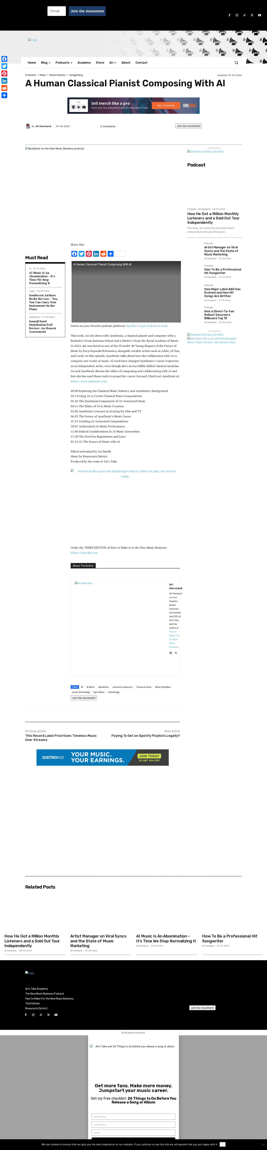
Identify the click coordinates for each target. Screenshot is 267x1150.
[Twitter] (4, 66)
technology (114, 692)
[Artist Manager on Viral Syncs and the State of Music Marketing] (194, 250)
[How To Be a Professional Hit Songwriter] (194, 272)
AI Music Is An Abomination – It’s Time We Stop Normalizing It (42, 278)
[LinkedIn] (4, 80)
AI (30, 269)
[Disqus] (102, 820)
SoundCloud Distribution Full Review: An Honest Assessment (42, 326)
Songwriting (76, 75)
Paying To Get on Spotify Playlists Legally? (146, 736)
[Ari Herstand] (28, 126)
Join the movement (87, 11)
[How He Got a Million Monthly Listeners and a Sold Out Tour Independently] (214, 187)
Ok (222, 1144)
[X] (252, 15)
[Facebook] (229, 15)
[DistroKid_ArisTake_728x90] (103, 764)
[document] (133, 1092)
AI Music (91, 687)
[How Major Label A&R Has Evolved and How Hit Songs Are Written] (194, 291)
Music (43, 75)
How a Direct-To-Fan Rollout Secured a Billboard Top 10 (219, 315)
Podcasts (30, 75)
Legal (32, 291)
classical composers (122, 687)
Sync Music (99, 692)
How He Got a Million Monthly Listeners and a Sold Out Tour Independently (213, 218)
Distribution (34, 317)
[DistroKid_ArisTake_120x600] (205, 151)
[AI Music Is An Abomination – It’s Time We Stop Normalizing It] (166, 911)
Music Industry (58, 75)
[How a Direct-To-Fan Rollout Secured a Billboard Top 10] (194, 313)
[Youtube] (259, 15)
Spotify (131, 326)
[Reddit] (4, 88)
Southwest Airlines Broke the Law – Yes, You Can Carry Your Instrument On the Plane (43, 302)
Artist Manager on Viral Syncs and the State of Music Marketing (221, 251)
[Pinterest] (4, 73)
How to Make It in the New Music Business (174, 639)
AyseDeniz (103, 687)
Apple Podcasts (148, 326)
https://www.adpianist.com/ (89, 381)
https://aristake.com (84, 553)
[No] (262, 1145)
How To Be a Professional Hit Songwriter (222, 271)
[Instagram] (237, 15)
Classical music (144, 687)
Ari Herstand (43, 126)
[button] (236, 62)
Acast (164, 326)
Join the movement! (188, 125)
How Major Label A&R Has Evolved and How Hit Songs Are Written (222, 292)
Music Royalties (163, 687)
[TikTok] (244, 15)
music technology (81, 692)
